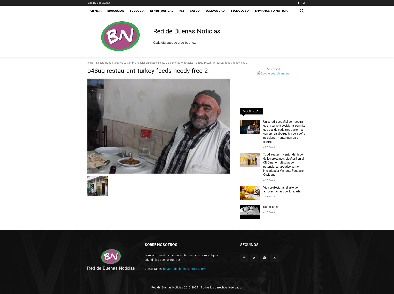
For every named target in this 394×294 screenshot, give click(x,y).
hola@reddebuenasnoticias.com (184, 269)
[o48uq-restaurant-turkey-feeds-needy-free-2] (158, 126)
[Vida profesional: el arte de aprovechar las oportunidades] (250, 193)
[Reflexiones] (250, 212)
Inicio (90, 62)
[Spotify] (264, 258)
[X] (304, 3)
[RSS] (254, 258)
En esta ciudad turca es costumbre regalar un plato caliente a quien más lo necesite (144, 62)
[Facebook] (298, 3)
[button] (302, 11)
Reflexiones (270, 206)
